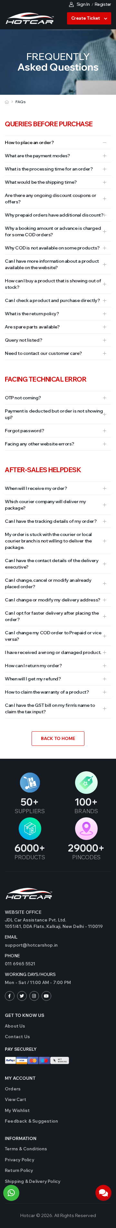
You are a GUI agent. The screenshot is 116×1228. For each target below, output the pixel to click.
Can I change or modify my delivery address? (52, 600)
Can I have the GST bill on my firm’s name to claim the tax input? (50, 708)
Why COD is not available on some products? (52, 248)
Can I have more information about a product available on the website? (52, 264)
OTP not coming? (23, 398)
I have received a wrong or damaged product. (53, 652)
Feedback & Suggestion (31, 1121)
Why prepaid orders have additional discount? (54, 215)
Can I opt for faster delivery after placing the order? (52, 616)
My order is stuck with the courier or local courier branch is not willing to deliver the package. (48, 540)
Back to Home (58, 738)
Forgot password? (24, 431)
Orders (13, 1088)
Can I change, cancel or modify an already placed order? (48, 583)
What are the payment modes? (37, 156)
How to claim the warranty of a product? (47, 692)
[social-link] (10, 996)
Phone (12, 955)
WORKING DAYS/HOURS (30, 974)
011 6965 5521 (20, 963)
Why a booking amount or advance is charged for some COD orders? (53, 231)
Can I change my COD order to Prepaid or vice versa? (53, 636)
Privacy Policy (19, 1159)
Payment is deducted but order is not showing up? (54, 414)
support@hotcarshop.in (31, 945)
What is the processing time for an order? (49, 169)
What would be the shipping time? (40, 182)
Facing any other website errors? (39, 444)
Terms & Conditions (26, 1148)
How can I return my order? (33, 665)
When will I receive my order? (36, 488)
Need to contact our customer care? (43, 353)
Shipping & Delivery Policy (32, 1181)
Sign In (83, 4)
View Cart (15, 1099)
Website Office (23, 912)
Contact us (17, 1036)
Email (11, 937)
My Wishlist (17, 1110)
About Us (15, 1025)
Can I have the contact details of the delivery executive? (52, 564)
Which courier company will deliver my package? (45, 505)
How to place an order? (29, 142)
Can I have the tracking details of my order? (50, 521)
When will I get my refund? (33, 679)
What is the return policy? (32, 314)
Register (103, 4)
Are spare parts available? (32, 327)
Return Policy (19, 1170)
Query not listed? (23, 340)
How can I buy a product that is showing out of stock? (53, 284)
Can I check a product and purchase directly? (52, 300)
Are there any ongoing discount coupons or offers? (50, 198)
